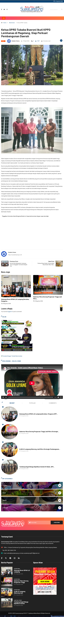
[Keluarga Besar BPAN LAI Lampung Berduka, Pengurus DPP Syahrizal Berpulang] (6, 571)
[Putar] (3, 397)
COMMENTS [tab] (52, 403)
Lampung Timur (23, 465)
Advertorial (12, 22)
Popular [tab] (32, 403)
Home (4, 22)
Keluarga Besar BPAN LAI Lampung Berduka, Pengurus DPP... (38, 414)
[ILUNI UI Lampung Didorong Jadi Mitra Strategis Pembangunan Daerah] (6, 592)
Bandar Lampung (15, 292)
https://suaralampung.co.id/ (15, 254)
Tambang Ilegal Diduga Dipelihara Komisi (21, 602)
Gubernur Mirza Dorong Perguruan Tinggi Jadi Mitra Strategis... (39, 431)
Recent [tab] (12, 403)
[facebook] (1, 9)
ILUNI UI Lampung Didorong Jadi (19, 592)
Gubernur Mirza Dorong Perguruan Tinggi (21, 581)
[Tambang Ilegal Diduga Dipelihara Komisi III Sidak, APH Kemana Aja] (6, 602)
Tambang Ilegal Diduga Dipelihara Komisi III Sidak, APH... (37, 467)
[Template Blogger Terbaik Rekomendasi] (11, 356)
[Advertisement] (32, 236)
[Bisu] (58, 397)
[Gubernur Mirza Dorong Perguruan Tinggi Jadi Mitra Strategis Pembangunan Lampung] (6, 581)
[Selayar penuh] (61, 397)
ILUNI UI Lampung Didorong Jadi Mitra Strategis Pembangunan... (39, 449)
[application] (32, 381)
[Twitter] (4, 9)
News (3, 41)
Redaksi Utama (16, 41)
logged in (10, 311)
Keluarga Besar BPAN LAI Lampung (22, 571)
